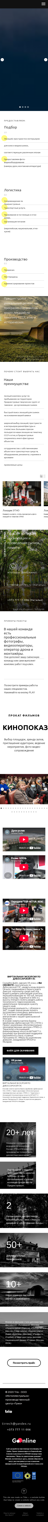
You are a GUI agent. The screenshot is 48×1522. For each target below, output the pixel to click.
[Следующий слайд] (45, 769)
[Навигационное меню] (43, 4)
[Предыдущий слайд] (2, 769)
